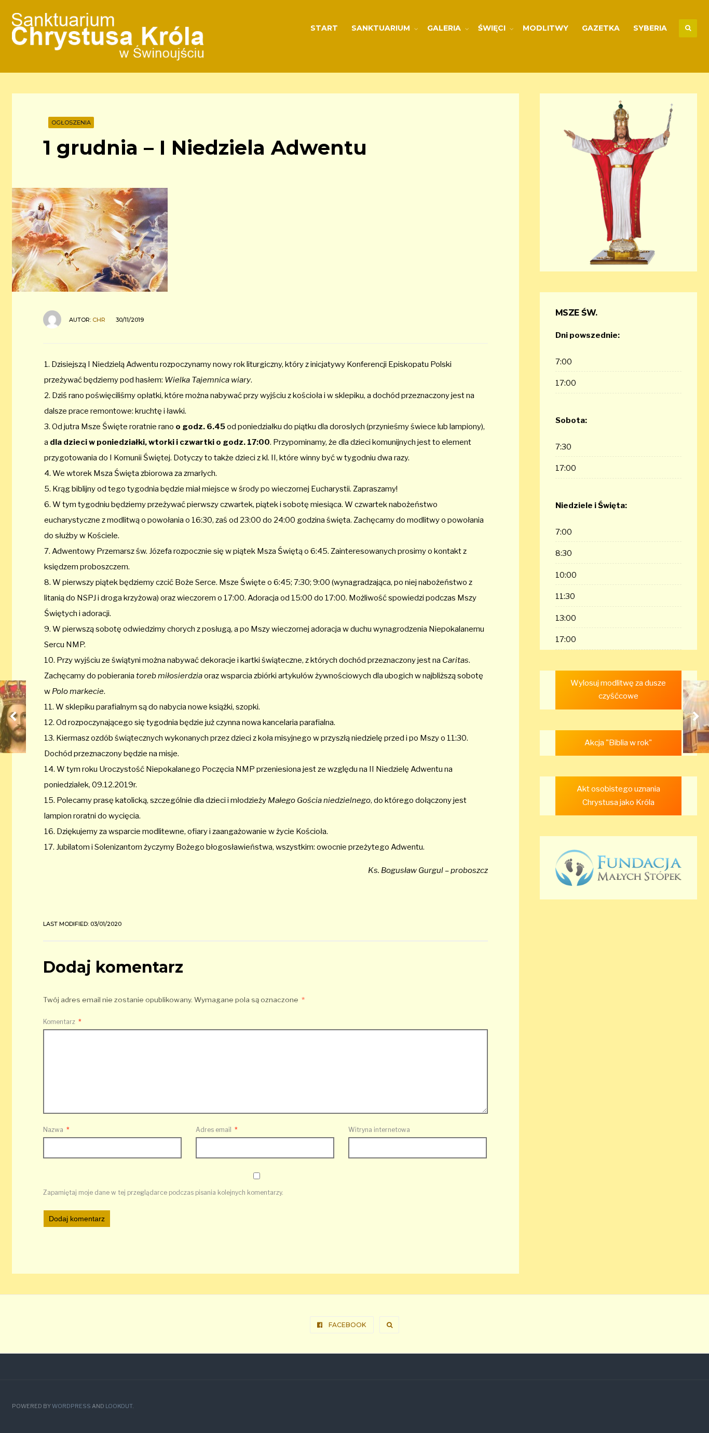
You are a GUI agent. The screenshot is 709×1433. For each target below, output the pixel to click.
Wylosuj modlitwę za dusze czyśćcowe (618, 689)
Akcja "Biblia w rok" (618, 742)
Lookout (118, 1406)
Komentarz (62, 1022)
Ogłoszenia (71, 122)
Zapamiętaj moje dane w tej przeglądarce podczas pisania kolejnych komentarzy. (163, 1192)
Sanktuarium (380, 28)
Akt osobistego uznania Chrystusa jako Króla (618, 795)
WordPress (71, 1406)
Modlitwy (545, 28)
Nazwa (56, 1130)
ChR (98, 319)
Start (324, 28)
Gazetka (601, 28)
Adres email (217, 1130)
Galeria (444, 28)
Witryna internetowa (379, 1130)
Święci (492, 28)
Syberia (650, 28)
